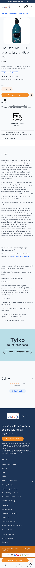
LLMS (4, 476)
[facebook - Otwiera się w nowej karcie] (26, 416)
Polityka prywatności (9, 521)
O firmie (4, 468)
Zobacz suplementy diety (17, 352)
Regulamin (5, 517)
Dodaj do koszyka (15, 95)
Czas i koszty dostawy (10, 493)
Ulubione (5, 542)
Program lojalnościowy (10, 489)
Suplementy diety (23, 13)
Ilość (2, 86)
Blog (3, 472)
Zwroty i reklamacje (9, 501)
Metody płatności (8, 485)
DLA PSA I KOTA (13, 13)
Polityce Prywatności (9, 453)
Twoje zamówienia (8, 534)
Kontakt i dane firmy (9, 464)
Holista (3, 62)
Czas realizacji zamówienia (11, 497)
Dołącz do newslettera (12, 439)
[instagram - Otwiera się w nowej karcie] (23, 416)
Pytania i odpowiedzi (9, 513)
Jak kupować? (7, 509)
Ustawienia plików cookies (11, 525)
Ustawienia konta (8, 538)
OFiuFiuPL (4, 13)
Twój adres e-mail (7, 434)
